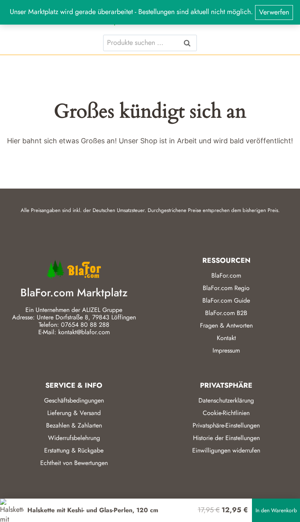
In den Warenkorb (276, 510)
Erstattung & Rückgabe (74, 450)
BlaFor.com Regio (226, 287)
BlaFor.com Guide (226, 300)
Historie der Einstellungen (226, 437)
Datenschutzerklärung (226, 400)
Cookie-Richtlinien (226, 412)
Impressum (226, 350)
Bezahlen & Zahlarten (74, 425)
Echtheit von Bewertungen (74, 462)
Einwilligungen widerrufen (226, 450)
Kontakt (226, 337)
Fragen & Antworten (226, 325)
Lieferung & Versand (74, 412)
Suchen (189, 43)
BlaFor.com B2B (226, 312)
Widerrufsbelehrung (74, 437)
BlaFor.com (226, 275)
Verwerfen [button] (274, 12)
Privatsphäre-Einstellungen (226, 425)
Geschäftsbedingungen (74, 400)
